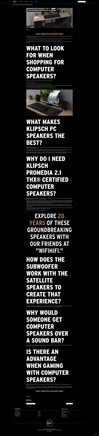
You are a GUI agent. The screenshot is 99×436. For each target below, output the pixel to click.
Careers (62, 413)
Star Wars (45, 200)
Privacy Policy (63, 414)
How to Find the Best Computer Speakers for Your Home (27, 4)
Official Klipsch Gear (17, 414)
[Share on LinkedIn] (29, 400)
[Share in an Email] (30, 400)
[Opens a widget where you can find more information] (96, 435)
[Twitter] (61, 409)
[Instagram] (64, 409)
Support (39, 411)
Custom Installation (17, 413)
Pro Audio (36, 1)
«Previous (30, 403)
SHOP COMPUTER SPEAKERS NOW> (49, 34)
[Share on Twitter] (28, 400)
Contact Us (39, 412)
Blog (38, 414)
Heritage (31, 1)
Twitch (50, 86)
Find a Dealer (16, 411)
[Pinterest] (66, 409)
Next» (69, 403)
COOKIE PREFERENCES (49, 431)
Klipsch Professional (17, 412)
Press (39, 413)
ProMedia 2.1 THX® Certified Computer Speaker (42, 147)
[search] (85, 1)
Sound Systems (26, 1)
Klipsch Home (14, 4)
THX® (31, 200)
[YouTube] (65, 409)
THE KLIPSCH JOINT (18, 4)
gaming (53, 387)
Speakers (21, 1)
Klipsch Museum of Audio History (65, 411)
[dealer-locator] (77, 2)
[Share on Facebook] (26, 400)
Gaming (31, 396)
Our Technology (63, 412)
